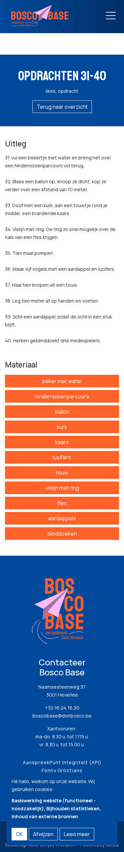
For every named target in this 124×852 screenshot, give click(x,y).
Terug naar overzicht (62, 106)
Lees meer (77, 834)
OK (19, 834)
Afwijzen (43, 834)
